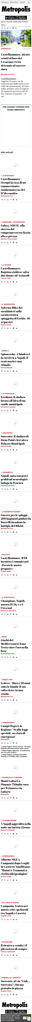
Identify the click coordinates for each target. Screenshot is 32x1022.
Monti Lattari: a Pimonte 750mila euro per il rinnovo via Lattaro (15, 786)
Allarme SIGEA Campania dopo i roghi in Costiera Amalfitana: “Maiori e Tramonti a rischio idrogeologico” (15, 867)
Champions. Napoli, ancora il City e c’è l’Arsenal (13, 604)
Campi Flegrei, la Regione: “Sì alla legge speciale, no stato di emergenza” (14, 731)
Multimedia (17, 22)
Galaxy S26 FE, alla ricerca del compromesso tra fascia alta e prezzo (15, 231)
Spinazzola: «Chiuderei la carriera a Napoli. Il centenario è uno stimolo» (15, 359)
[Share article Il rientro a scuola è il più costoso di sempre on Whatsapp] (14, 955)
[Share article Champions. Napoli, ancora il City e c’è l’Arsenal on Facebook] (2, 614)
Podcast (25, 22)
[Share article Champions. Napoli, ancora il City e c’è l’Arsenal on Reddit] (17, 614)
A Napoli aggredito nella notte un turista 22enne (16, 825)
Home (3, 22)
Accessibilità (10, 1020)
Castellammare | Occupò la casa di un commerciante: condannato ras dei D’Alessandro (13, 186)
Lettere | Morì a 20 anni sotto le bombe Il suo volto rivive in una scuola (15, 688)
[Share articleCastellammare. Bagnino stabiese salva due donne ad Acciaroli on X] (5, 282)
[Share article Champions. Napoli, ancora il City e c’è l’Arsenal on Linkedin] (8, 614)
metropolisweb (6, 368)
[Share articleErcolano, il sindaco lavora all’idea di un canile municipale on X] (5, 410)
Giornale (22, 2)
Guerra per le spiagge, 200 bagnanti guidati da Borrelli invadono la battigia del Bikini (16, 520)
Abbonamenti (14, 2)
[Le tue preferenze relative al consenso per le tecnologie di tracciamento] (29, 1019)
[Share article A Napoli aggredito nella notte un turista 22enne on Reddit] (17, 834)
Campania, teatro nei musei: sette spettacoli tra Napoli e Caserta (14, 909)
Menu (3, 25)
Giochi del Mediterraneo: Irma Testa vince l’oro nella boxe (14, 645)
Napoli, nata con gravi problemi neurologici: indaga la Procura (14, 479)
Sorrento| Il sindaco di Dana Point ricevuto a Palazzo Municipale (15, 439)
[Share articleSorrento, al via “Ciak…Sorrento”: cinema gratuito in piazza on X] (5, 994)
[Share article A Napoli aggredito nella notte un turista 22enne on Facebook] (2, 834)
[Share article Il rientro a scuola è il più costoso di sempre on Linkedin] (8, 955)
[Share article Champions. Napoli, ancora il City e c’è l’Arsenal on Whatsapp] (14, 614)
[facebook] (2, 28)
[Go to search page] (29, 2)
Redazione (4, 2)
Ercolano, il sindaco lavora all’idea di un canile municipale (13, 400)
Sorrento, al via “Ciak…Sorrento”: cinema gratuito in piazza (15, 984)
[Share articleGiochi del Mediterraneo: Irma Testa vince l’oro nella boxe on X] (5, 657)
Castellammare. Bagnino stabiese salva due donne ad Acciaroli (15, 271)
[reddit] (16, 28)
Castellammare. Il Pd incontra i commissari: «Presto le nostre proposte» (15, 563)
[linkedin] (7, 28)
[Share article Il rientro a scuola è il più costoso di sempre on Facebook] (2, 955)
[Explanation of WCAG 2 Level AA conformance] (26, 1019)
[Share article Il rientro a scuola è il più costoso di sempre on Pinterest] (11, 955)
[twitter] (5, 28)
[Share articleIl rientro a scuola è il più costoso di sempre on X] (5, 955)
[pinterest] (10, 28)
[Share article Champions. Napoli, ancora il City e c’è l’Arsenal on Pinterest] (11, 614)
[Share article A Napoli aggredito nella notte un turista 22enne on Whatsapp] (14, 834)
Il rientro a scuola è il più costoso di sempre (14, 947)
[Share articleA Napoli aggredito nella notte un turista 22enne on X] (5, 834)
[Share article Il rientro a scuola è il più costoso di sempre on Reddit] (17, 955)
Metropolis (5, 739)
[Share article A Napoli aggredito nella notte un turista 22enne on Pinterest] (11, 834)
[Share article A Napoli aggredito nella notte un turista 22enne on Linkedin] (8, 834)
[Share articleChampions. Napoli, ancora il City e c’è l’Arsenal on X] (5, 614)
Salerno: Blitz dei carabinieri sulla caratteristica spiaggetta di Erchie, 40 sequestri (15, 315)
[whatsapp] (13, 28)
